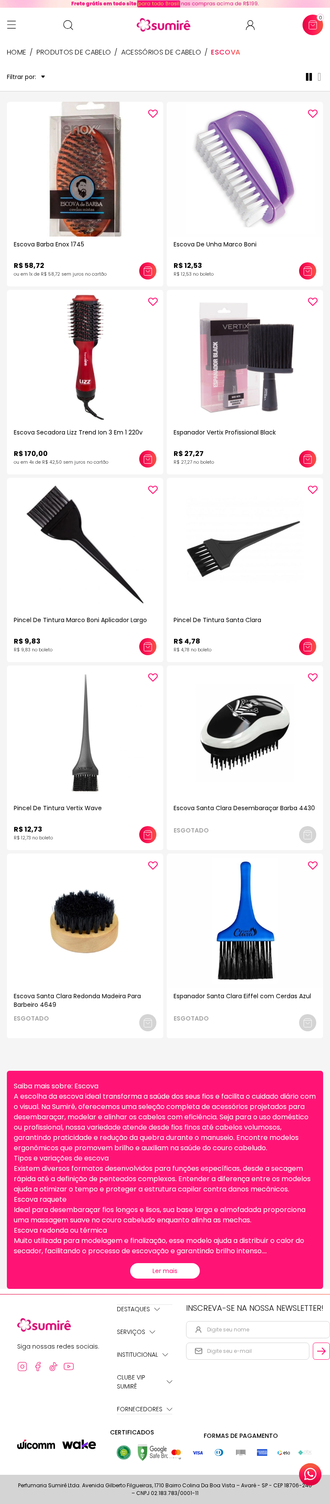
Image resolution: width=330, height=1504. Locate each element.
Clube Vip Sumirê (131, 1382)
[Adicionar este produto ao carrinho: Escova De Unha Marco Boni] (307, 271)
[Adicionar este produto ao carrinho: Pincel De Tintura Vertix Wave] (147, 834)
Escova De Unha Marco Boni (215, 244)
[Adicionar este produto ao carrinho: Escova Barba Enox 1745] (147, 271)
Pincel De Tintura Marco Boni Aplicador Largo (80, 620)
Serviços (131, 1332)
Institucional (137, 1354)
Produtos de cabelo (74, 52)
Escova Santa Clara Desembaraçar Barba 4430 (244, 808)
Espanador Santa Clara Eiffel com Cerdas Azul (242, 996)
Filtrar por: (21, 77)
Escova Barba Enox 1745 (49, 244)
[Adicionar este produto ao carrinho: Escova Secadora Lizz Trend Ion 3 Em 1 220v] (147, 459)
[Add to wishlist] (153, 114)
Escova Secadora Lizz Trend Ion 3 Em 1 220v (78, 432)
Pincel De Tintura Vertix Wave (58, 808)
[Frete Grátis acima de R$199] (165, 4)
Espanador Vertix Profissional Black (225, 432)
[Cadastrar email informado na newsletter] (321, 1351)
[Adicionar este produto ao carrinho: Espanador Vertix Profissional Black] (307, 459)
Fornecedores (139, 1409)
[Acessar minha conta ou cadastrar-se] (253, 25)
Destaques (133, 1309)
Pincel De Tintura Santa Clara (217, 620)
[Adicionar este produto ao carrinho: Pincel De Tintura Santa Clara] (307, 646)
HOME (16, 52)
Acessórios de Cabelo (161, 52)
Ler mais (165, 1271)
